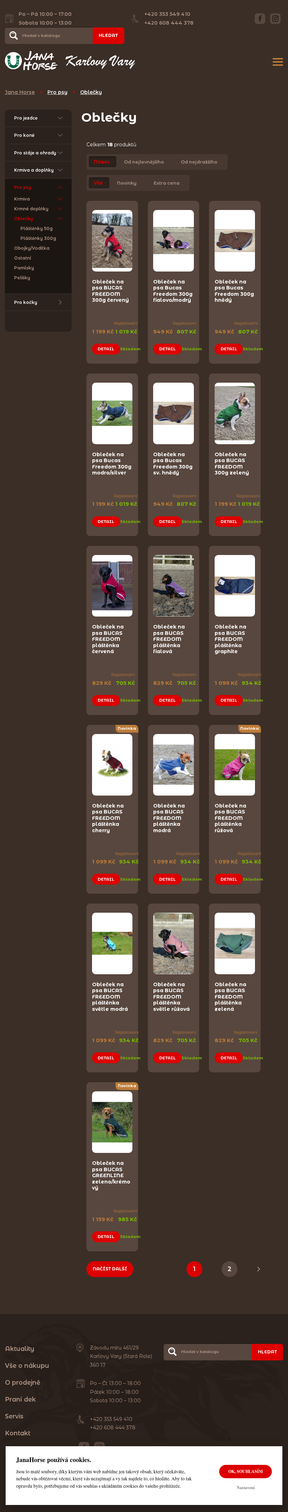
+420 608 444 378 (169, 23)
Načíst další (110, 1268)
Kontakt (17, 1433)
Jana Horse (20, 92)
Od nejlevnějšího (144, 162)
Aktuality (19, 1348)
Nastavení (246, 1488)
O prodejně (22, 1382)
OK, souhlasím (245, 1471)
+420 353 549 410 (167, 14)
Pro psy (57, 92)
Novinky (127, 183)
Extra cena (166, 183)
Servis (14, 1416)
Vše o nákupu (27, 1365)
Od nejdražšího (199, 162)
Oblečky (91, 92)
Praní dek (20, 1399)
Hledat (108, 35)
